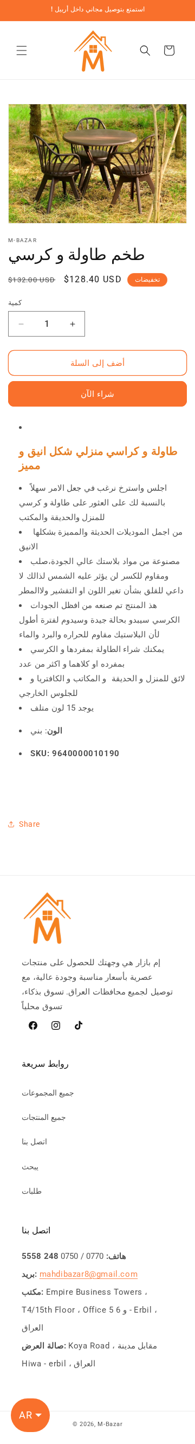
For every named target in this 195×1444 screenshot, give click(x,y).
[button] (22, 50)
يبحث (30, 1166)
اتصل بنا (34, 1141)
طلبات (32, 1191)
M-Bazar (110, 1424)
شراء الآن (97, 394)
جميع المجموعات (48, 1092)
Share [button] (29, 824)
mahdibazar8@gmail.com (89, 1274)
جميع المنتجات (44, 1117)
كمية (15, 303)
